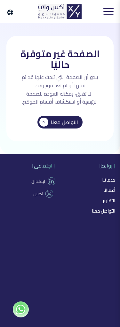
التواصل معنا (64, 122)
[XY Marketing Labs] (60, 11)
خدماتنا (108, 180)
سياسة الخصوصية (81, 320)
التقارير (109, 201)
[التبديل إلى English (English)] (13, 12)
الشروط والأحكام (37, 320)
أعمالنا (109, 190)
